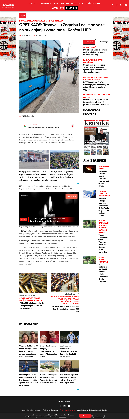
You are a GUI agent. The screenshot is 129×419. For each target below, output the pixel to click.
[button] (112, 5)
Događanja (45, 3)
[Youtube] (126, 5)
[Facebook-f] (117, 5)
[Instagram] (121, 5)
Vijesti (31, 3)
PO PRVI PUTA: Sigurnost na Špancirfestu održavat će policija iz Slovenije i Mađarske (96, 100)
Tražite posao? (93, 3)
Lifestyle (76, 3)
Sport (56, 3)
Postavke (98, 416)
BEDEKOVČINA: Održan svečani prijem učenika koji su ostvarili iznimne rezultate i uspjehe (96, 83)
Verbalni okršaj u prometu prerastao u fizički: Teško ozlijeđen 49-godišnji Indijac (104, 203)
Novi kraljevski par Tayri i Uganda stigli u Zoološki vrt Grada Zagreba (103, 269)
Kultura (65, 3)
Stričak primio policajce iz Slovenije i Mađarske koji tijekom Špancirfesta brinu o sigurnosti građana (95, 66)
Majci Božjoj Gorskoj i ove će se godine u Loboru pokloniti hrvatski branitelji (96, 51)
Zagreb (22, 15)
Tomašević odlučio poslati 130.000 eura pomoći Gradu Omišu (104, 176)
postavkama (62, 417)
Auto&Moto (58, 8)
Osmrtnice (71, 8)
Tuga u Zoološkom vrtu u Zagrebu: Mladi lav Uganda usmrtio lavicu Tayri (103, 236)
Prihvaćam (85, 416)
